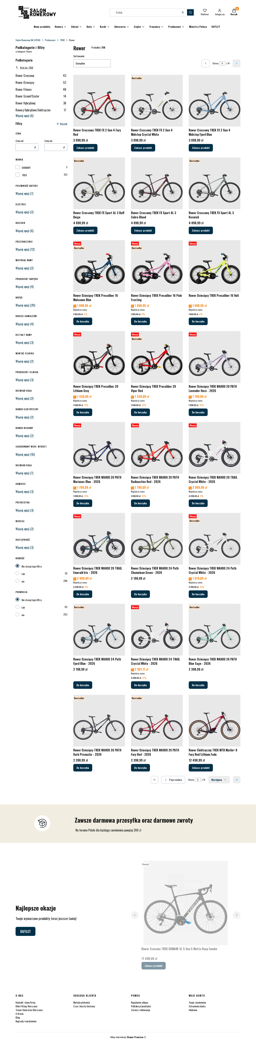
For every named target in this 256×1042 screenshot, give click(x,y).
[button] (190, 12)
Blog (18, 1017)
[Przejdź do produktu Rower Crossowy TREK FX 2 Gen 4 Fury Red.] (99, 101)
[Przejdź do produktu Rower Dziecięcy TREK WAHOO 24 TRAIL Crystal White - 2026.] (157, 630)
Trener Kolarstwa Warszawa (29, 1010)
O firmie (19, 1014)
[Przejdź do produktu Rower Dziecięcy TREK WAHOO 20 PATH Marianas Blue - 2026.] (99, 448)
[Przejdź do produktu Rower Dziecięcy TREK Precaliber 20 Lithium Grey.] (99, 357)
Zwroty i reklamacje (140, 1010)
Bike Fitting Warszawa (26, 1006)
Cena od (19, 141)
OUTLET (25, 931)
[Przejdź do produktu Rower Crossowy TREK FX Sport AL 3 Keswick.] (214, 183)
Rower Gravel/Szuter (41, 96)
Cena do (48, 141)
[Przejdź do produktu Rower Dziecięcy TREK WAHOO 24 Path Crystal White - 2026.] (214, 539)
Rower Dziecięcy (41, 82)
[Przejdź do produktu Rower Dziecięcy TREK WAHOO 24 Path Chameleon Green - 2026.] (157, 539)
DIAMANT (26, 167)
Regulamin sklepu (139, 1002)
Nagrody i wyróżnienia (26, 1021)
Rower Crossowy (41, 75)
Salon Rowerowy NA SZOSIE (28, 40)
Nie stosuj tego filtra (32, 566)
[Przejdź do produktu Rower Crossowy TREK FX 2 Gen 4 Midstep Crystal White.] (157, 101)
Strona (216, 63)
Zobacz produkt (85, 148)
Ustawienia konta (197, 1006)
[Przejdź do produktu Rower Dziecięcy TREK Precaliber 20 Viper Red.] (157, 357)
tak (23, 574)
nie (23, 581)
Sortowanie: (79, 56)
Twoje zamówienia (197, 1002)
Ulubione (193, 1010)
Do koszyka (82, 321)
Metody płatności (81, 1002)
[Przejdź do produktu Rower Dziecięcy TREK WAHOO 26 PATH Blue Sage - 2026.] (214, 630)
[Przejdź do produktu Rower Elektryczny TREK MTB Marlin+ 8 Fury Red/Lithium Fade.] (214, 721)
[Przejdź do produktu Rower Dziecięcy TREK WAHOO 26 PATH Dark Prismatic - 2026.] (99, 721)
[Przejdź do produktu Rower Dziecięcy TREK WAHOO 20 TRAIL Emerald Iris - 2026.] (99, 539)
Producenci (50, 40)
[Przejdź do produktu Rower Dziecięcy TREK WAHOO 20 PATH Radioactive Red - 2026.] (157, 448)
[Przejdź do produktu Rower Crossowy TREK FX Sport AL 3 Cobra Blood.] (157, 183)
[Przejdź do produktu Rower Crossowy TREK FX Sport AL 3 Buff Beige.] (99, 183)
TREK (62, 40)
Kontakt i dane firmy (25, 1002)
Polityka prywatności (141, 1006)
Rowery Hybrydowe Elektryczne (41, 110)
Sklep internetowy (126, 1037)
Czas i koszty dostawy (84, 1006)
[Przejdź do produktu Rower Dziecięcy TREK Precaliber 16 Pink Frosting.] (157, 266)
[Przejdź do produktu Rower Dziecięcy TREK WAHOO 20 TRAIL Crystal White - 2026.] (214, 448)
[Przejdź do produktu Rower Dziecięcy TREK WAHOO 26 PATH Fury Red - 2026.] (157, 721)
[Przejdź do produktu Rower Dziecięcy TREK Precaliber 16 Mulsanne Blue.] (99, 266)
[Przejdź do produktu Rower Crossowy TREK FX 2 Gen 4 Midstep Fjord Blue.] (214, 101)
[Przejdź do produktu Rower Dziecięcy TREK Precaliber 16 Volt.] (214, 266)
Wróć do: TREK (26, 67)
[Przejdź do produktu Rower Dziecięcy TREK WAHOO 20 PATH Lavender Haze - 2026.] (214, 357)
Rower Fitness (41, 89)
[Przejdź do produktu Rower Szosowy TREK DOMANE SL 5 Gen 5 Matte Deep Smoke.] (185, 903)
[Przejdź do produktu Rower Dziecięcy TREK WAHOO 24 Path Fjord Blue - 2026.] (99, 630)
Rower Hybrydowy (41, 103)
